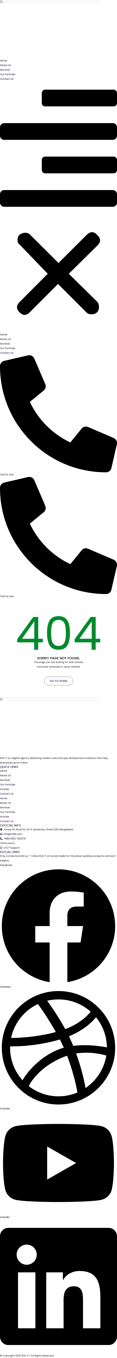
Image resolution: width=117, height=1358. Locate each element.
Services (5, 70)
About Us (5, 65)
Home (3, 60)
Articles (4, 789)
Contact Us (7, 79)
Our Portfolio (7, 74)
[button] (58, 206)
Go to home (58, 681)
